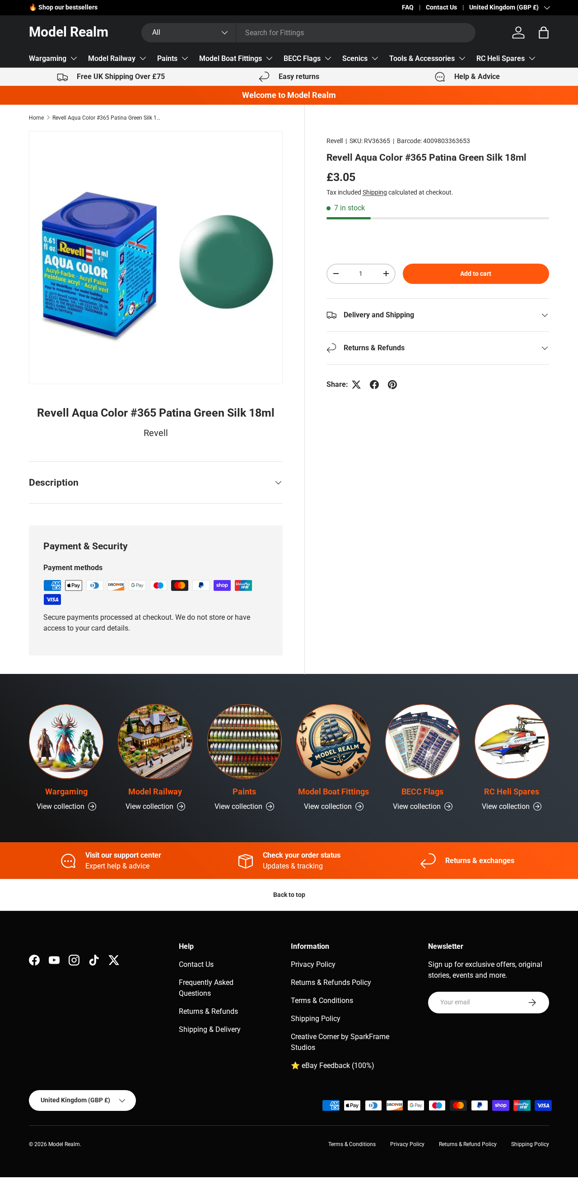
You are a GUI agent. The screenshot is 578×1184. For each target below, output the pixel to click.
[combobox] (308, 32)
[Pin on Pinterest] (392, 385)
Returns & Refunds (208, 1011)
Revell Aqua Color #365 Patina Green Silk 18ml (106, 118)
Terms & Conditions (322, 1000)
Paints (167, 58)
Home (36, 118)
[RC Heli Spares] (512, 741)
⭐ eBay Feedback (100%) (332, 1065)
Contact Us (441, 7)
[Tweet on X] (356, 385)
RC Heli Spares (500, 58)
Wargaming (47, 58)
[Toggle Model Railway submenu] (142, 58)
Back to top (289, 894)
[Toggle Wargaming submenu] (73, 58)
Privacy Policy (313, 964)
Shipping (375, 192)
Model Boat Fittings (230, 58)
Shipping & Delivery (210, 1029)
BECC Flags (302, 58)
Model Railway (111, 58)
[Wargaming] (66, 741)
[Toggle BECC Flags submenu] (327, 58)
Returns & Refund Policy (468, 1144)
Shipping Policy (315, 1018)
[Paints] (244, 741)
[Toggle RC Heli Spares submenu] (532, 58)
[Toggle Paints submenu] (184, 58)
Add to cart (475, 273)
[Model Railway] (155, 741)
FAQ (408, 7)
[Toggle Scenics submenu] (374, 58)
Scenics (355, 58)
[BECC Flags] (422, 741)
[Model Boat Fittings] (333, 741)
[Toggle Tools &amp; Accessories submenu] (462, 58)
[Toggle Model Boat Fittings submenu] (269, 58)
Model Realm (64, 1144)
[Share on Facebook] (374, 385)
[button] (544, 32)
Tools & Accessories (422, 58)
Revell (334, 140)
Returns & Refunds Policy (331, 982)
